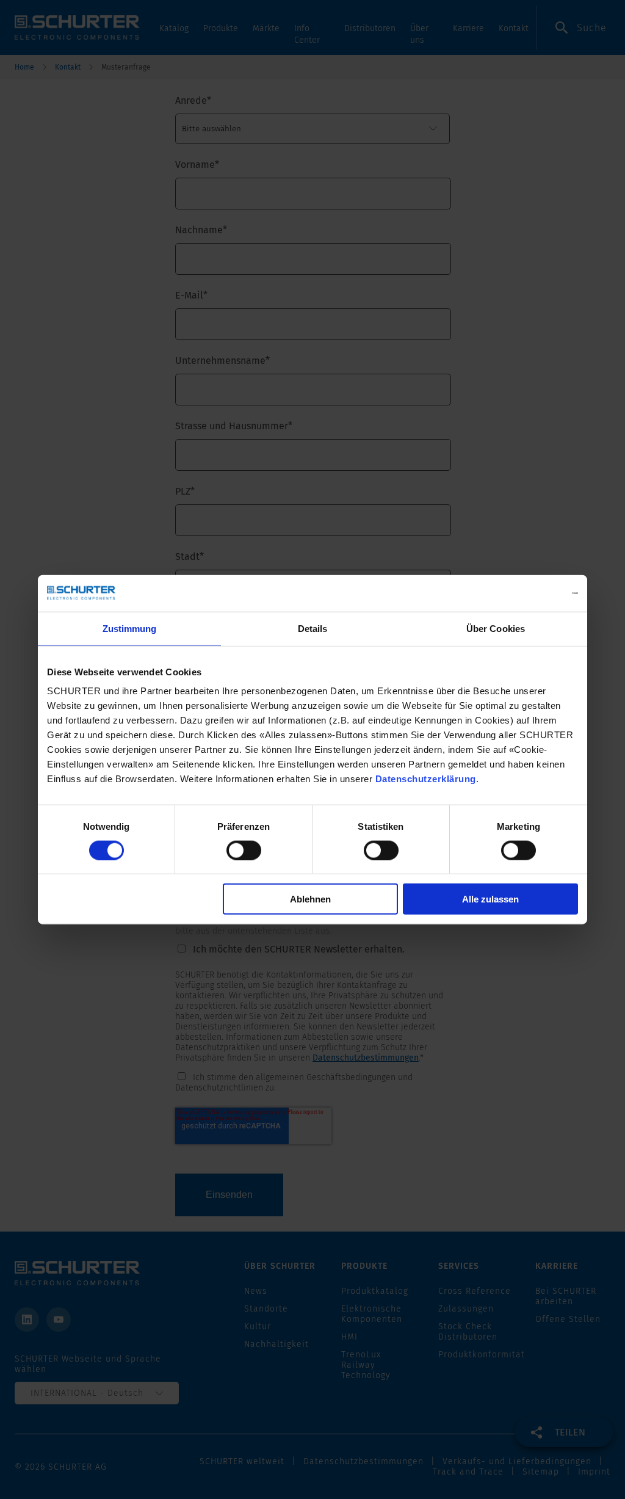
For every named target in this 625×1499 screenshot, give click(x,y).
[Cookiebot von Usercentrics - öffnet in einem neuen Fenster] (524, 593)
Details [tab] (313, 628)
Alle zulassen (490, 899)
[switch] (243, 850)
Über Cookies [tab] (495, 628)
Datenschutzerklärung (425, 779)
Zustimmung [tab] (130, 628)
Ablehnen (310, 899)
